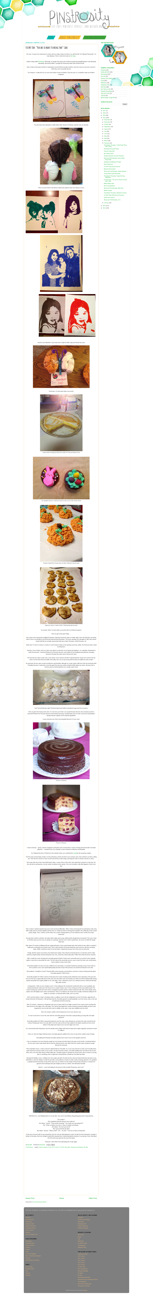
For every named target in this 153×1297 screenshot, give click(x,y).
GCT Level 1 (81, 1256)
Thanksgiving (81, 1245)
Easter (79, 1236)
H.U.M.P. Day (63, 1147)
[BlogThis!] (49, 1145)
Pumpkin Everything (106, 91)
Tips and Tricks (105, 93)
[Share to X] (51, 1145)
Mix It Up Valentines (109, 185)
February (107, 143)
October (106, 124)
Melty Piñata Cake (109, 183)
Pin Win (86, 1147)
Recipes (28, 1258)
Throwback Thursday (84, 1286)
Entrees (28, 1249)
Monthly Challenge (83, 1271)
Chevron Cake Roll (109, 151)
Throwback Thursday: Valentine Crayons (115, 192)
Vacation (28, 1275)
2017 (104, 110)
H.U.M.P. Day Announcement (112, 166)
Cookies (28, 1247)
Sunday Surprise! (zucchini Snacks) (114, 156)
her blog (73, 56)
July (105, 131)
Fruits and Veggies (31, 1253)
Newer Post (30, 1198)
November (107, 122)
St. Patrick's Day (82, 1243)
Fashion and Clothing (107, 78)
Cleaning (103, 70)
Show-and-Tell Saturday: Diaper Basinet (115, 171)
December (107, 119)
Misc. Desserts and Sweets (75, 1147)
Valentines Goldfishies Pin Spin (112, 162)
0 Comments (29, 1147)
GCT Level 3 (81, 1260)
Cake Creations (43, 1147)
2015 (104, 115)
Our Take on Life (105, 89)
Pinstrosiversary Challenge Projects (88, 1279)
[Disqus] (61, 1171)
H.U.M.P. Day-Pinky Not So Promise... (114, 195)
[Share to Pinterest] (54, 1145)
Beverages (29, 1241)
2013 (104, 205)
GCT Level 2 (81, 1258)
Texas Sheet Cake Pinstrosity (112, 173)
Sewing (28, 1232)
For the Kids (29, 1266)
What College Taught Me (108, 97)
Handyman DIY (105, 85)
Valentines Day (82, 1247)
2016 (104, 113)
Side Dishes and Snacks (32, 1260)
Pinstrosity (41, 61)
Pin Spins (80, 1273)
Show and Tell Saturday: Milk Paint (113, 188)
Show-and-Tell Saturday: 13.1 (112, 200)
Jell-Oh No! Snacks (109, 197)
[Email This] (47, 1145)
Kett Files (103, 87)
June (105, 133)
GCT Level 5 (81, 1264)
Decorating (104, 74)
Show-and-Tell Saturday (84, 1283)
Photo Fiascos (30, 1230)
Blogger (85, 1290)
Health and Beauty (83, 1228)
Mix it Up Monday (83, 1268)
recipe (75, 853)
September (107, 126)
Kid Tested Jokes (108, 153)
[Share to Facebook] (52, 1145)
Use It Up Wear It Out (32, 1234)
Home (61, 1198)
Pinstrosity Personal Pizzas (111, 148)
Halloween (104, 82)
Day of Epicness (108, 164)
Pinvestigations (82, 1281)
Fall (79, 1239)
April (105, 138)
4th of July (81, 1234)
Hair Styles (81, 1221)
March (106, 140)
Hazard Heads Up (31, 1226)
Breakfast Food (30, 1243)
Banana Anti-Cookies (110, 169)
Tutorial (103, 95)
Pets (27, 1271)
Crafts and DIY (105, 72)
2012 (104, 208)
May (105, 136)
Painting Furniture (31, 1228)
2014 (104, 117)
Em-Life (103, 76)
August (106, 129)
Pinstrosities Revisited (84, 1277)
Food (49, 1147)
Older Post (93, 1198)
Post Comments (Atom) (39, 1202)
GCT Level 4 (55, 1147)
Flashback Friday (82, 1254)
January (106, 202)
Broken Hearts (108, 190)
